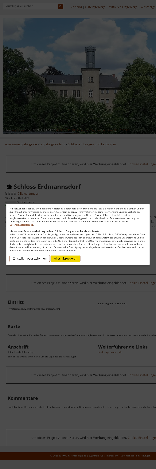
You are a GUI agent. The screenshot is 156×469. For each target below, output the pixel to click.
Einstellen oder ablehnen (30, 258)
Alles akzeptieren (65, 258)
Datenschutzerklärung (21, 224)
